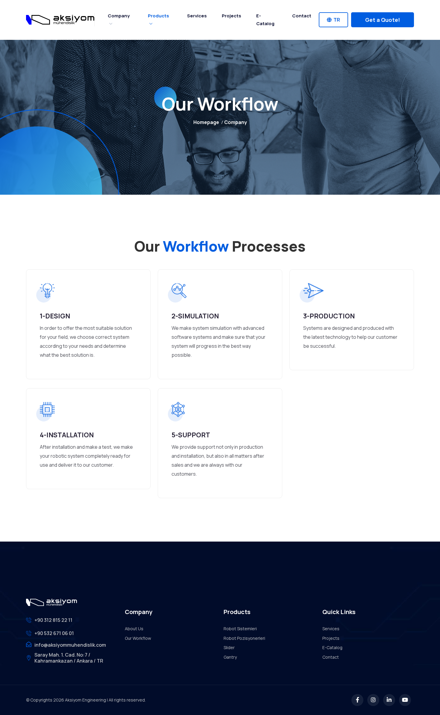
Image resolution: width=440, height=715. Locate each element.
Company (119, 16)
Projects (231, 16)
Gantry (230, 657)
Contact (301, 16)
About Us (134, 628)
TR (336, 19)
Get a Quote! (382, 19)
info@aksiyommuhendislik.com (70, 645)
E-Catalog (265, 20)
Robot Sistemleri (240, 628)
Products (158, 16)
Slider (229, 647)
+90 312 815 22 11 (53, 620)
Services (197, 16)
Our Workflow (138, 638)
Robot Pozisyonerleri (244, 638)
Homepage (206, 122)
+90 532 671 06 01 (54, 633)
